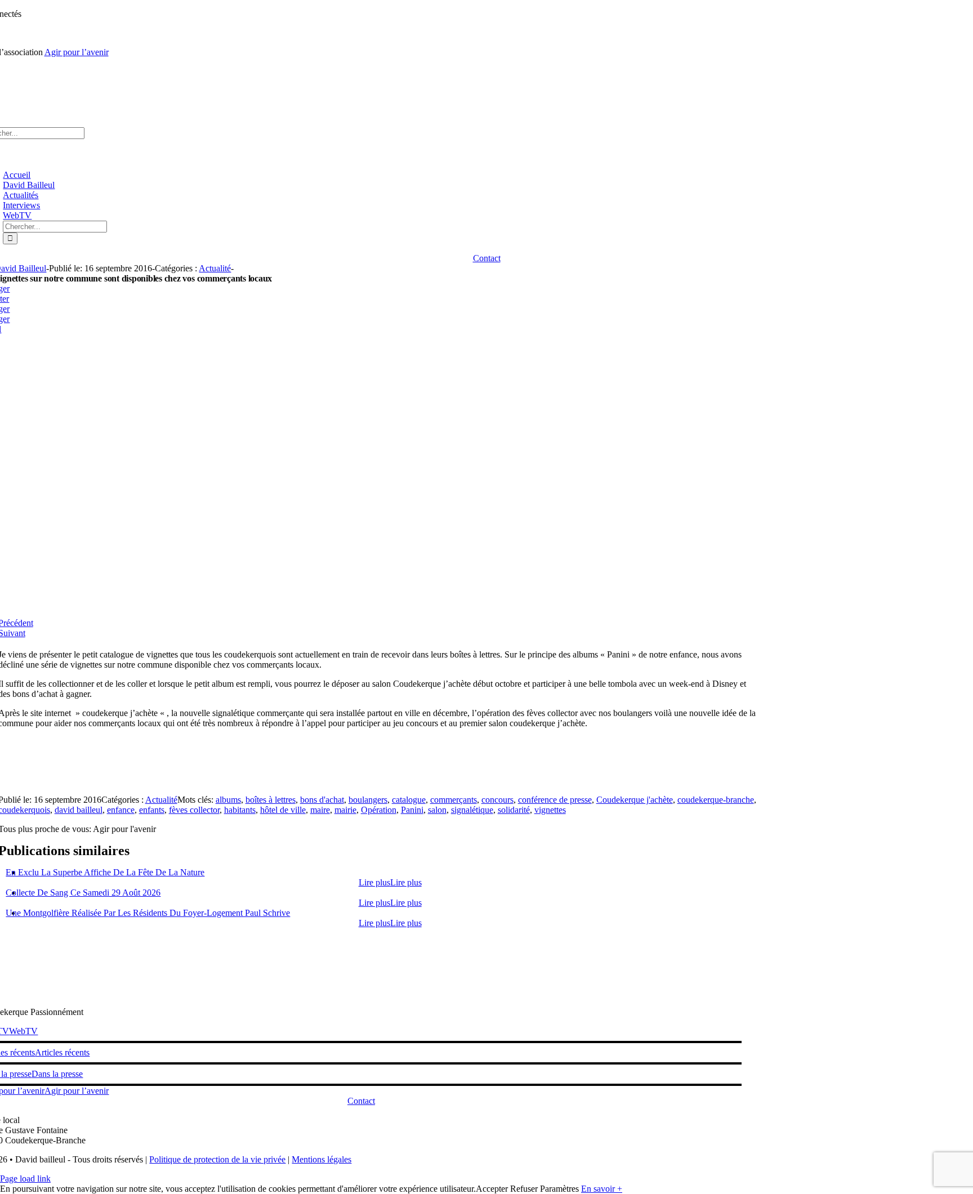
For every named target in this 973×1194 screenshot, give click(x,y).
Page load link (25, 1178)
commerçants (453, 799)
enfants (151, 810)
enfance (121, 810)
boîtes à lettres (271, 799)
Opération (378, 810)
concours (497, 799)
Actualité (215, 268)
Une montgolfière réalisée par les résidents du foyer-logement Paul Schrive (148, 913)
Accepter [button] (492, 1188)
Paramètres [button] (559, 1188)
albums (228, 799)
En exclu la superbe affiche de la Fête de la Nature (105, 872)
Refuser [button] (524, 1188)
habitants (240, 810)
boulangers (368, 799)
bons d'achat (322, 799)
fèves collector (194, 810)
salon (437, 810)
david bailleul (78, 810)
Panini (412, 810)
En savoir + (601, 1188)
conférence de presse (555, 799)
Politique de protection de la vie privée (217, 1159)
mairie (345, 810)
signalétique (472, 810)
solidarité (514, 810)
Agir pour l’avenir (76, 52)
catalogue (409, 799)
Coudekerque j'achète (634, 799)
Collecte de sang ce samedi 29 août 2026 (83, 892)
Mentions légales (321, 1159)
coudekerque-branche (715, 799)
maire (320, 810)
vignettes (550, 810)
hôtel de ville (283, 810)
